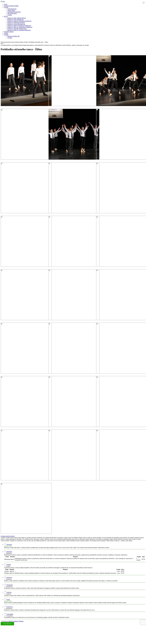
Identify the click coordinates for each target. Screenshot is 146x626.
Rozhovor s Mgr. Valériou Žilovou (16, 18)
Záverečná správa (12, 13)
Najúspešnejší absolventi (14, 12)
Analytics (8, 592)
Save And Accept (7, 623)
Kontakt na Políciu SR (13, 36)
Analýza (8, 564)
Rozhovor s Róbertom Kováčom (16, 22)
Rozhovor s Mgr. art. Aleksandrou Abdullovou (19, 27)
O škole (6, 7)
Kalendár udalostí (8, 31)
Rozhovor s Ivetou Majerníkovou (16, 24)
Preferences (10, 606)
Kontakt (6, 34)
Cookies (9, 15)
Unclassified (10, 614)
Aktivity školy (11, 10)
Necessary (9, 544)
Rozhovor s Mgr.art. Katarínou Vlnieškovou (19, 25)
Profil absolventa (11, 9)
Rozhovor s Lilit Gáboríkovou (15, 19)
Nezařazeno (10, 585)
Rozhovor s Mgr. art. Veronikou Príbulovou (19, 30)
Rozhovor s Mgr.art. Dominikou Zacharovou (19, 21)
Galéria (6, 33)
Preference (9, 577)
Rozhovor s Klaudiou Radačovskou (17, 28)
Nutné (8, 599)
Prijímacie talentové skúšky (11, 6)
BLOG (6, 16)
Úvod (5, 4)
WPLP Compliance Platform (15, 621)
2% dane (9, 37)
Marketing (9, 551)
